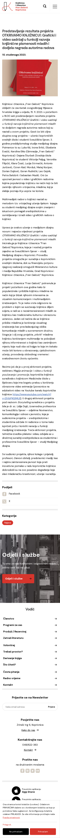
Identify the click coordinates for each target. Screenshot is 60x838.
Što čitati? (9, 664)
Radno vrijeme (11, 678)
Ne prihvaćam (15, 831)
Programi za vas (12, 625)
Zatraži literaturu (13, 638)
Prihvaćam (43, 831)
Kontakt (8, 684)
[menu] (55, 6)
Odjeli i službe (14, 578)
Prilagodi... (7, 824)
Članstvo (8, 618)
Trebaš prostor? (13, 651)
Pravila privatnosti (11, 817)
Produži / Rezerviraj (14, 631)
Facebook (14, 493)
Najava (7, 522)
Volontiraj (9, 645)
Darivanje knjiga (12, 658)
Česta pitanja (11, 671)
